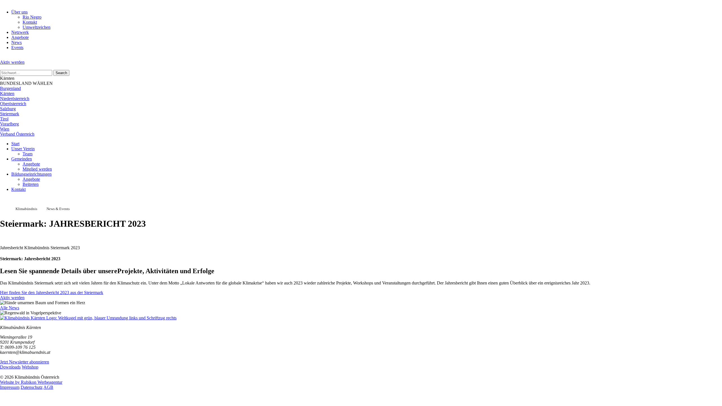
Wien (4, 129)
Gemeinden (21, 158)
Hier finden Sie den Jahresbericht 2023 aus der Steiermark (51, 292)
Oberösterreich (13, 103)
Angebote (20, 37)
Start (15, 143)
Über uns (19, 12)
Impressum (9, 387)
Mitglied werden (37, 169)
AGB (48, 387)
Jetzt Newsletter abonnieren (24, 361)
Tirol (4, 118)
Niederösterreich (14, 98)
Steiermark (9, 113)
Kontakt (30, 22)
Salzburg (8, 108)
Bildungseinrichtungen (31, 174)
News (16, 42)
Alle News (9, 307)
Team (27, 153)
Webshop (30, 367)
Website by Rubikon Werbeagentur (31, 382)
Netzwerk (20, 32)
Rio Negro (32, 17)
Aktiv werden (12, 62)
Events (17, 47)
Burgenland (10, 88)
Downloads (10, 367)
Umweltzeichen (36, 27)
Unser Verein (23, 148)
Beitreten (31, 184)
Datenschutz (32, 387)
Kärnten (7, 93)
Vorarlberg (9, 124)
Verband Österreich (17, 134)
